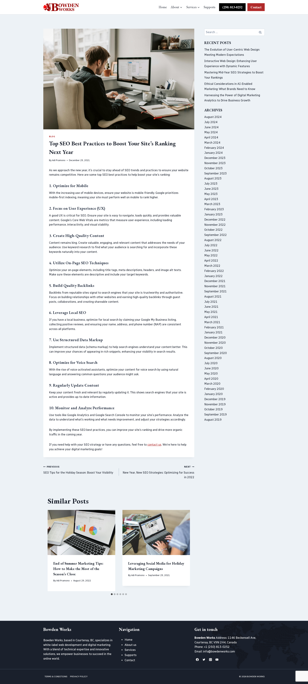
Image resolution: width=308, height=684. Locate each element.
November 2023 (215, 163)
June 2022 (211, 250)
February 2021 (214, 327)
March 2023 (212, 204)
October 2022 (213, 229)
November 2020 (215, 342)
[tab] (112, 594)
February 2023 (214, 209)
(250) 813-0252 (232, 7)
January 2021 (213, 332)
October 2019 (213, 409)
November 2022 (215, 224)
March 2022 (212, 265)
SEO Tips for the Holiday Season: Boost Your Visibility (78, 469)
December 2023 (214, 158)
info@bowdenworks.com (219, 651)
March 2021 (212, 322)
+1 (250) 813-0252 (217, 647)
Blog (52, 136)
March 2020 (212, 383)
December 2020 (214, 337)
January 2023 (213, 214)
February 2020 (214, 389)
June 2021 (211, 306)
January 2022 (213, 276)
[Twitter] (204, 659)
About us (130, 645)
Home (163, 7)
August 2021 (213, 296)
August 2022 (213, 240)
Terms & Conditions (56, 676)
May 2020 (211, 373)
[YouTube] (217, 659)
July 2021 (210, 301)
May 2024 (211, 132)
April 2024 (211, 137)
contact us (154, 444)
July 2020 (210, 363)
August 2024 (213, 117)
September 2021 (215, 291)
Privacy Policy (79, 676)
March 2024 (212, 142)
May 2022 (211, 255)
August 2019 (213, 419)
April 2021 (211, 317)
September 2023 (215, 173)
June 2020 (211, 368)
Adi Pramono (58, 160)
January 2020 (213, 394)
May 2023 (211, 194)
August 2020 (213, 358)
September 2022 (215, 235)
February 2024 (214, 147)
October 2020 (213, 348)
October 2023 (213, 168)
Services (130, 650)
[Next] (183, 550)
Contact (256, 7)
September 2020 (215, 353)
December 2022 (214, 219)
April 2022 (211, 260)
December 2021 (214, 281)
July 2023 (210, 183)
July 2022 (210, 245)
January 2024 (213, 152)
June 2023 (211, 188)
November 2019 (215, 404)
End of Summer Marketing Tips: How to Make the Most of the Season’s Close (78, 568)
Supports (209, 7)
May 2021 (211, 312)
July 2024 (210, 122)
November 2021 (215, 286)
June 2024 (211, 127)
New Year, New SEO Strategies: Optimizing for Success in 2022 (158, 472)
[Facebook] (197, 659)
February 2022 (214, 271)
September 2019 (215, 414)
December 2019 (214, 399)
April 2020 (211, 378)
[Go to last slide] (54, 550)
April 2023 (211, 199)
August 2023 (213, 178)
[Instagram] (210, 659)
